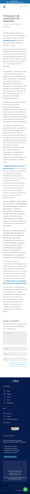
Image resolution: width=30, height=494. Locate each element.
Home (8, 391)
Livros (8, 400)
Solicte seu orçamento (10, 456)
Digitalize (6, 477)
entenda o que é (9, 40)
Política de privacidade (23, 490)
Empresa (9, 394)
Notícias (9, 413)
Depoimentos (10, 403)
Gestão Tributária (15, 24)
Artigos (9, 416)
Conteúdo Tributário (12, 419)
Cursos (9, 397)
